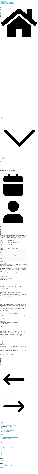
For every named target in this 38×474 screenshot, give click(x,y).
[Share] (13, 234)
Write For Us (2, 461)
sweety (0, 225)
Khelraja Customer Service (2, 261)
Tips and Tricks (2, 118)
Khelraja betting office (2, 258)
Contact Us (2, 117)
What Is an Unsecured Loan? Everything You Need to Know (7, 2)
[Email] (13, 228)
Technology (2, 159)
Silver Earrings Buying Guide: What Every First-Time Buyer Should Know (8, 3)
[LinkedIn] (13, 230)
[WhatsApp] (13, 231)
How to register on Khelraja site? (3, 253)
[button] (19, 156)
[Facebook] (13, 226)
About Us (2, 459)
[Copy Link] (13, 233)
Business (3, 157)
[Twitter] (13, 227)
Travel (3, 158)
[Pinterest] (13, 229)
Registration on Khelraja (2, 252)
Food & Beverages (3, 460)
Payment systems (1, 260)
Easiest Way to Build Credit (3, 1)
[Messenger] (13, 232)
